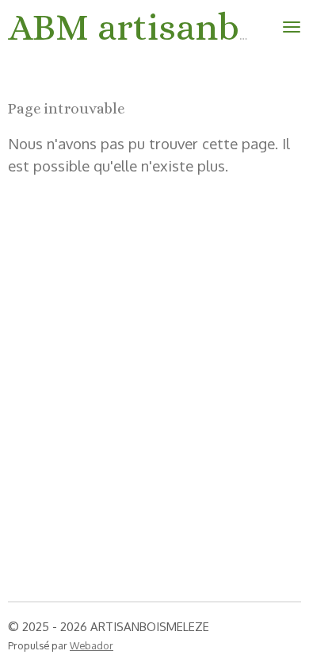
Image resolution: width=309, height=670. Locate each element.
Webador (91, 645)
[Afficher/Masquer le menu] (291, 27)
